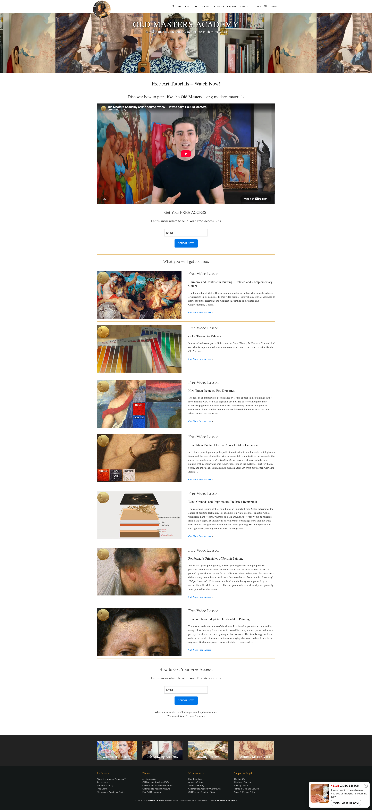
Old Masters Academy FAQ (155, 782)
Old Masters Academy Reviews (157, 785)
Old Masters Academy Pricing (111, 792)
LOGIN (274, 6)
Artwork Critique (196, 782)
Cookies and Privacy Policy (226, 800)
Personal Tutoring (105, 785)
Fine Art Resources (151, 792)
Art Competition (149, 779)
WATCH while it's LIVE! (346, 802)
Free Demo (102, 788)
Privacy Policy (241, 785)
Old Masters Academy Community (204, 788)
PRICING (231, 6)
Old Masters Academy (155, 800)
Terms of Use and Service (246, 788)
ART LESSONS (202, 6)
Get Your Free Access (199, 312)
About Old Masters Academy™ (111, 779)
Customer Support (243, 782)
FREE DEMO (183, 6)
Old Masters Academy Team (201, 792)
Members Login (195, 779)
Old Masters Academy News (156, 788)
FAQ (258, 6)
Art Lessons (102, 782)
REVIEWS (219, 6)
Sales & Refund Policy (244, 792)
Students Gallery (196, 785)
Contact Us (239, 779)
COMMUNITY (245, 6)
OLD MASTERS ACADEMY (186, 24)
